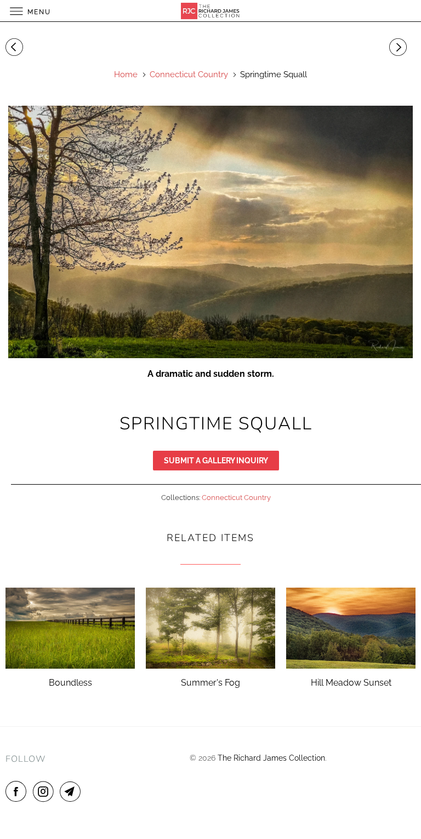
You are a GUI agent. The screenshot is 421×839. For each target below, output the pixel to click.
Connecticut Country (236, 497)
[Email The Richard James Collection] (72, 791)
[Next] (399, 47)
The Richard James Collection (271, 758)
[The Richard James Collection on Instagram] (45, 791)
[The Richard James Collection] (210, 10)
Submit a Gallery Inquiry (216, 460)
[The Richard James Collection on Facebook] (18, 791)
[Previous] (15, 47)
